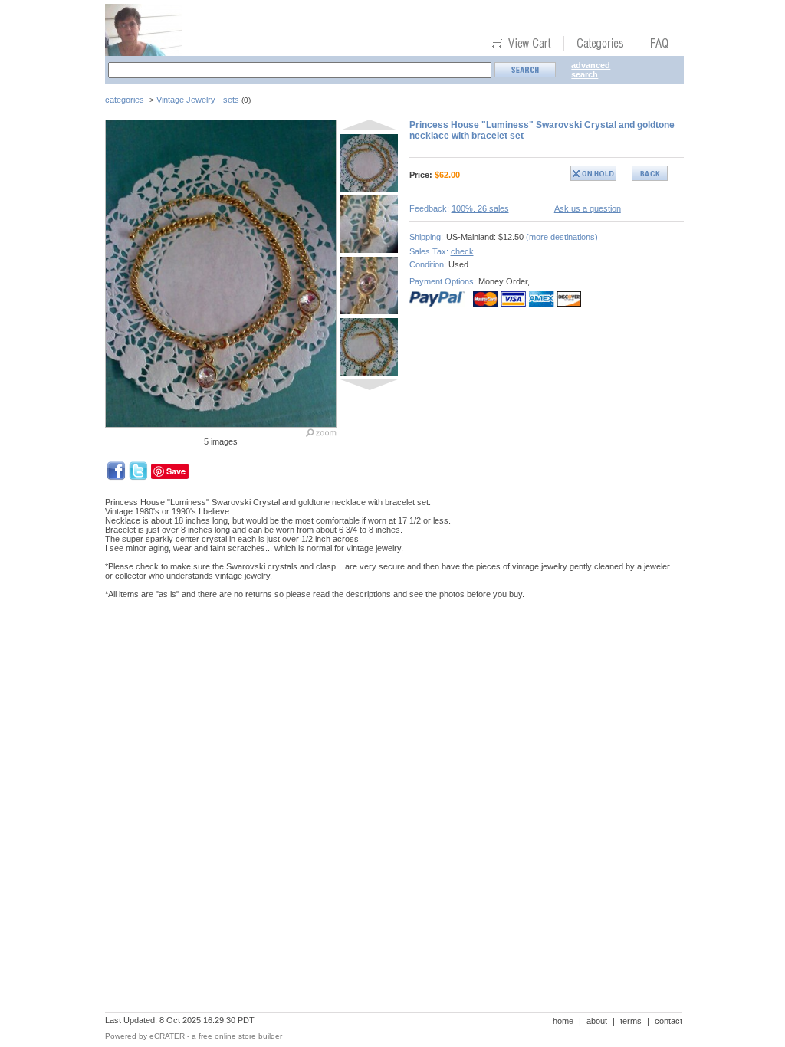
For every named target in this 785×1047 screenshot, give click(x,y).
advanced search (590, 70)
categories (124, 99)
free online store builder (240, 1036)
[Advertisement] (384, 663)
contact (668, 1021)
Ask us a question (587, 208)
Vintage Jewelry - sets (197, 99)
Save (176, 471)
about (596, 1021)
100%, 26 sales (480, 208)
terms (631, 1021)
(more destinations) (562, 236)
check (462, 251)
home (563, 1021)
